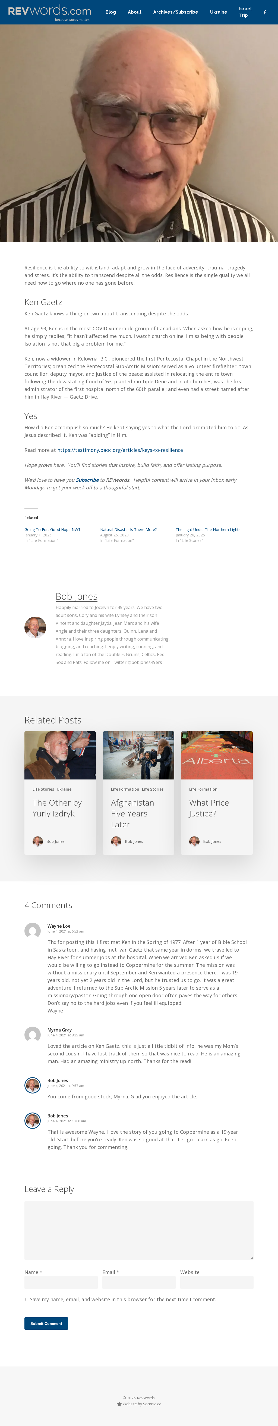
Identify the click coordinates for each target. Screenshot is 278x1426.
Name (33, 1272)
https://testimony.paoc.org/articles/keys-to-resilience (120, 450)
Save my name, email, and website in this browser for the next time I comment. (123, 1299)
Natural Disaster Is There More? (128, 529)
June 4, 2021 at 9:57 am (66, 1085)
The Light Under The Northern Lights (208, 529)
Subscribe (88, 480)
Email (110, 1272)
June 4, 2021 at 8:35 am (66, 1035)
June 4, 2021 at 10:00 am (67, 1121)
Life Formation (78, 218)
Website (190, 1272)
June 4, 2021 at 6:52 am (66, 931)
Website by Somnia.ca (141, 1403)
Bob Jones (41, 218)
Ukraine (64, 789)
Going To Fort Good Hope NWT (52, 529)
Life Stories (106, 218)
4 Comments (172, 191)
